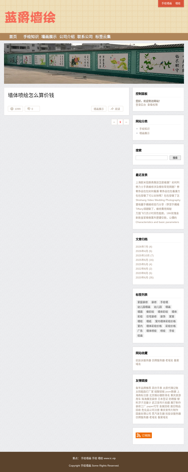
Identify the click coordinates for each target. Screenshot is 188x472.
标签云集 (103, 37)
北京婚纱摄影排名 (159, 395)
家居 (171, 316)
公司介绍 (67, 37)
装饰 (162, 316)
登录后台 (141, 104)
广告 (140, 330)
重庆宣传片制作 (169, 409)
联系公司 (85, 37)
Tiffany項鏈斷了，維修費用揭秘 (154, 208)
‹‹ (114, 121)
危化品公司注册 (151, 409)
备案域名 (163, 417)
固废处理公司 (143, 413)
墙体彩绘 (163, 311)
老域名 (169, 360)
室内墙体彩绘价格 (165, 321)
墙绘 (177, 3)
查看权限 (152, 104)
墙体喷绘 (151, 330)
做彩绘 (150, 311)
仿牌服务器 (158, 360)
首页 (13, 37)
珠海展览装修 (149, 398)
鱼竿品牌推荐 (143, 387)
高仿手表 (157, 387)
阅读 (117, 108)
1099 (18, 108)
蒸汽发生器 (158, 413)
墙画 (168, 306)
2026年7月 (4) (144, 246)
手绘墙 (164, 302)
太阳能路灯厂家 (145, 391)
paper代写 (153, 406)
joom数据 (170, 391)
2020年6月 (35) (145, 277)
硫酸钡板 (159, 391)
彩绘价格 (170, 326)
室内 (140, 326)
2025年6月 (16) (145, 259)
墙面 (140, 311)
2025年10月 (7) (145, 255)
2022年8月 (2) (144, 268)
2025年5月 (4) (144, 264)
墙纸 (148, 321)
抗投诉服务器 (143, 360)
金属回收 (164, 406)
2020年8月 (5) (144, 273)
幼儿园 (158, 306)
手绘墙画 (36, 10)
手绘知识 (31, 37)
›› (126, 121)
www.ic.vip (110, 458)
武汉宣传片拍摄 (161, 402)
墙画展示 (49, 37)
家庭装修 (143, 302)
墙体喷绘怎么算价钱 (31, 95)
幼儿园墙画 (144, 306)
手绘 (171, 330)
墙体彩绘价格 (154, 326)
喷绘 (162, 330)
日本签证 (163, 398)
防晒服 (172, 398)
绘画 (140, 335)
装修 (154, 302)
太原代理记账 (170, 387)
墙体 (174, 311)
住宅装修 (151, 316)
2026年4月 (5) (144, 251)
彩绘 (140, 316)
